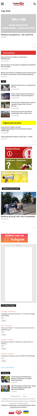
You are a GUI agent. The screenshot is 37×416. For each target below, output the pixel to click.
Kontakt (24, 396)
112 (3, 81)
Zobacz (4, 320)
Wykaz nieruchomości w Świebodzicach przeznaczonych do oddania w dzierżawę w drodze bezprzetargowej (18, 73)
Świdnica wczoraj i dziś (11, 189)
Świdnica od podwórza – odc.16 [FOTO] (17, 35)
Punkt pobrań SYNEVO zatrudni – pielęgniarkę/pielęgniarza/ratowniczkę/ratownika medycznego (16, 128)
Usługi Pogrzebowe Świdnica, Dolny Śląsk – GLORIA (16, 136)
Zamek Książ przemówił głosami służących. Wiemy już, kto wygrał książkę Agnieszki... (21, 378)
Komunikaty (9, 52)
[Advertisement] (18, 274)
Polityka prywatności (16, 396)
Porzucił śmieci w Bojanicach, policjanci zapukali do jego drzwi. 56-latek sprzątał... (23, 104)
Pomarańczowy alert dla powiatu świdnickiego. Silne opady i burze (21, 112)
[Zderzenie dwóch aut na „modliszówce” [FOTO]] (5, 87)
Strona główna (4, 8)
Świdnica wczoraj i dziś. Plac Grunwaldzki (18, 216)
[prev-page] (2, 222)
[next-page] (4, 222)
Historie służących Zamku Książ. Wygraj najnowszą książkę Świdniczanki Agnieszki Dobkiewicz (23, 387)
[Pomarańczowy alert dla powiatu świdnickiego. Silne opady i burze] (5, 114)
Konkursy (5, 373)
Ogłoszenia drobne (12, 122)
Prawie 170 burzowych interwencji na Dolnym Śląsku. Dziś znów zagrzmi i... (23, 94)
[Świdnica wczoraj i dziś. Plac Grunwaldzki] (18, 203)
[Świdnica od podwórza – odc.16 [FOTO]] (18, 23)
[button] (34, 4)
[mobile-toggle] (2, 4)
